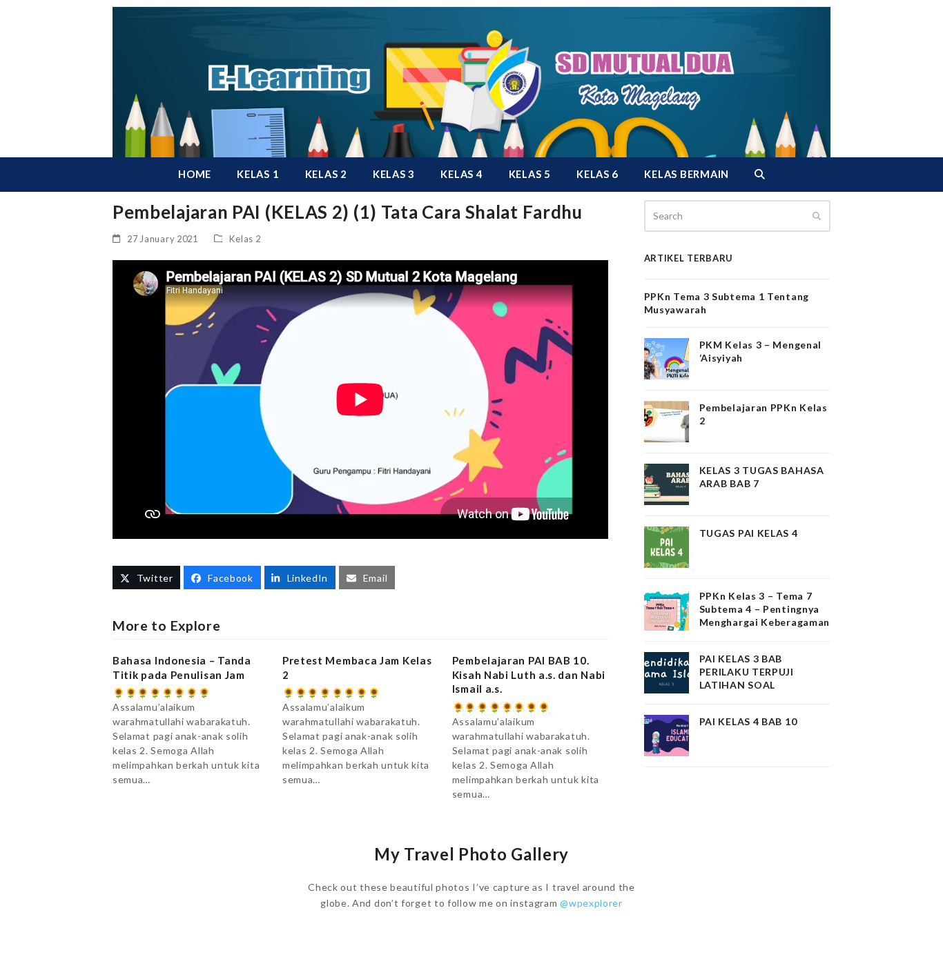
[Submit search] (817, 216)
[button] (759, 174)
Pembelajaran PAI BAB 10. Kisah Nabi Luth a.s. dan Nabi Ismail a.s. (528, 674)
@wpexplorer (591, 903)
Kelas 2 (244, 238)
